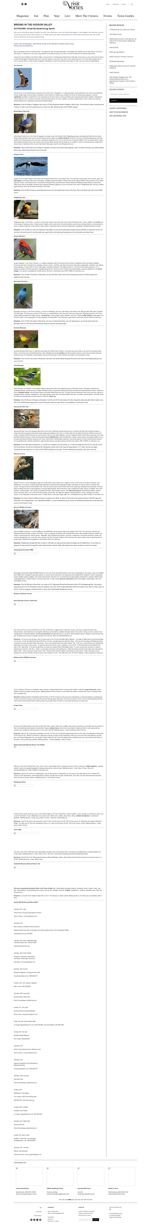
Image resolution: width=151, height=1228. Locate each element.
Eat (36, 15)
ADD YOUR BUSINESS (118, 112)
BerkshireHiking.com (65, 635)
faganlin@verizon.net (27, 1025)
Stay (56, 15)
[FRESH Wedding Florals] (29, 1176)
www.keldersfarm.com (86, 1194)
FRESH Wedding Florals (24, 1188)
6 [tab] (76, 1199)
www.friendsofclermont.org (21, 946)
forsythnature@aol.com (21, 976)
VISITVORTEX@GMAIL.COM (57, 1213)
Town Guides (125, 15)
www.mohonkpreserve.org (61, 500)
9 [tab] (85, 1199)
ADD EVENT (39, 1211)
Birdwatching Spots (116, 61)
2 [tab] (63, 1199)
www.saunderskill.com (55, 1194)
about (108, 4)
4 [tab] (69, 1199)
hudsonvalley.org (62, 818)
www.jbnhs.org (28, 46)
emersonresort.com (115, 1194)
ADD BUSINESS (38, 1215)
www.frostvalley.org (28, 1100)
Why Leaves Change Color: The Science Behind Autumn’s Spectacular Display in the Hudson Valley (122, 80)
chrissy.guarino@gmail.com (33, 1154)
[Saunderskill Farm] (60, 1176)
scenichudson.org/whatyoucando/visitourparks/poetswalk (71, 854)
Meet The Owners (86, 15)
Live (67, 15)
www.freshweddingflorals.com (27, 1194)
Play (46, 15)
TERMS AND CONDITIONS (115, 1217)
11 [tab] (91, 1199)
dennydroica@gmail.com (30, 1014)
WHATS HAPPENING (118, 108)
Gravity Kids (113, 47)
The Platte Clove (115, 34)
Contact (124, 4)
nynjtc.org (52, 396)
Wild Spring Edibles (116, 52)
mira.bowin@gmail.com (28, 962)
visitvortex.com (79, 271)
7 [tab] (79, 1199)
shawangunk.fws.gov (20, 581)
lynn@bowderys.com (20, 1140)
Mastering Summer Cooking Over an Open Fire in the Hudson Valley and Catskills (122, 41)
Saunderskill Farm (53, 1188)
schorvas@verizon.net (30, 916)
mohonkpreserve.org (77, 494)
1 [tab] (60, 1199)
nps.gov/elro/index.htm (20, 770)
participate (115, 4)
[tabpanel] (29, 1182)
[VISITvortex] (73, 10)
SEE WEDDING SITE (117, 116)
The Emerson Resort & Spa (117, 1188)
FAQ (41, 1207)
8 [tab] (82, 1199)
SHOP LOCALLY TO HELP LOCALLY (121, 57)
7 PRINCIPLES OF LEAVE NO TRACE (122, 30)
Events (107, 15)
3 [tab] (66, 1199)
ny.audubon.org (21, 693)
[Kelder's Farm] (91, 1176)
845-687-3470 (54, 1211)
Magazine (22, 15)
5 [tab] (72, 1199)
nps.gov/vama (18, 892)
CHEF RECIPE (114, 72)
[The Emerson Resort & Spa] (121, 1176)
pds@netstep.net (31, 1000)
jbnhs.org (98, 317)
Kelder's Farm (82, 1188)
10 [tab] (88, 1199)
